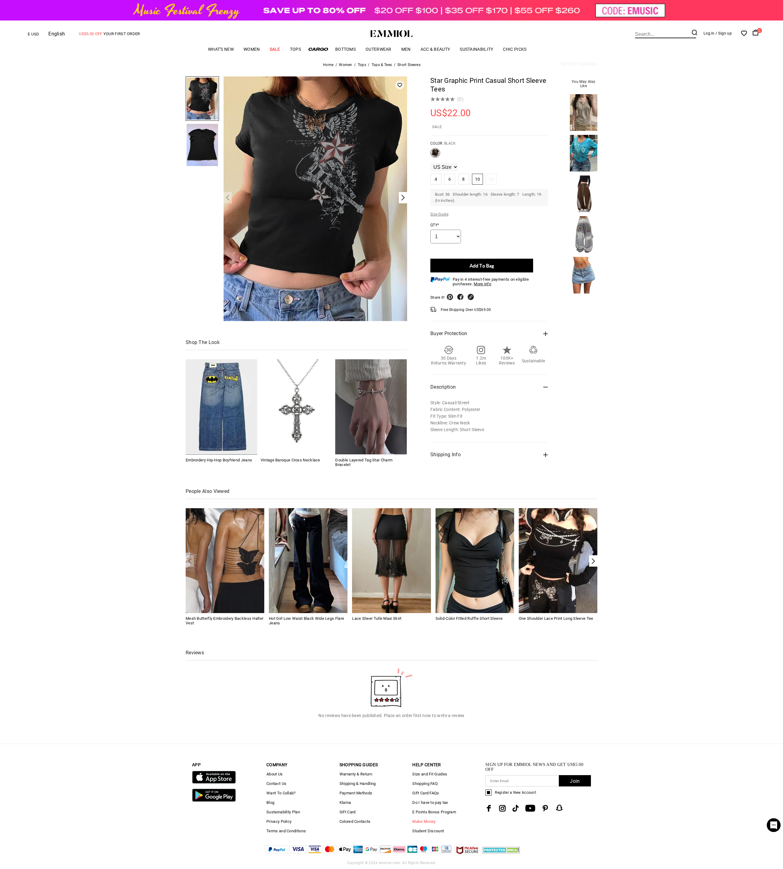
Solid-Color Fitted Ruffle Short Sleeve (469, 618)
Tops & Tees (382, 65)
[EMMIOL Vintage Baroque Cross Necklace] (296, 407)
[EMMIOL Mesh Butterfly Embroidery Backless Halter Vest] (225, 560)
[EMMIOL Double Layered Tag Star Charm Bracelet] (371, 407)
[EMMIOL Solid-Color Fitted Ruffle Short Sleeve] (475, 560)
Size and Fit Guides (429, 774)
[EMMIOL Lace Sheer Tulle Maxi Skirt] (391, 560)
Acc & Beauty (435, 49)
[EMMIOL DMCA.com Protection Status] (501, 854)
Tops (295, 49)
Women (251, 49)
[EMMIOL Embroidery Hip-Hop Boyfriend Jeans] (221, 407)
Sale (275, 49)
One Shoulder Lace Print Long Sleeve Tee (556, 618)
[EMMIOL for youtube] (530, 808)
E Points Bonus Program (434, 812)
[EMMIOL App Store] (214, 782)
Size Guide (439, 214)
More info (482, 284)
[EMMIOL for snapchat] (559, 807)
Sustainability (476, 49)
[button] (593, 561)
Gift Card (348, 812)
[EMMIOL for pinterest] (545, 808)
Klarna (345, 802)
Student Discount (428, 831)
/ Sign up (723, 33)
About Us (274, 774)
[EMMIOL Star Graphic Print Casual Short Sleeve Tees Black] (435, 155)
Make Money (424, 821)
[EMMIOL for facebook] (488, 808)
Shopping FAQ (425, 783)
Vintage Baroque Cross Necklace (290, 459)
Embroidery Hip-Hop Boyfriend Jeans (219, 459)
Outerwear (379, 49)
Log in (708, 33)
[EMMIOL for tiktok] (515, 808)
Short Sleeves (409, 65)
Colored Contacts (355, 821)
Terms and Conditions (286, 831)
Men (406, 49)
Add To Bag (481, 265)
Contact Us (276, 783)
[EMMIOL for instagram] (502, 808)
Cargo (318, 49)
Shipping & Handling (358, 783)
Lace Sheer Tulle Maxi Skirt (376, 618)
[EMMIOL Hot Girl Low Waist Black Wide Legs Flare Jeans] (308, 560)
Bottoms (345, 49)
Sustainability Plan (283, 812)
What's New (221, 49)
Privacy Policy (278, 821)
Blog (270, 802)
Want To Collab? (281, 793)
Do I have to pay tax (430, 802)
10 (477, 179)
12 (491, 179)
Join (575, 781)
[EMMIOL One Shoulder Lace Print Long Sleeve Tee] (558, 560)
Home (328, 65)
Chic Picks (514, 49)
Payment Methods (356, 793)
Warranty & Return (356, 774)
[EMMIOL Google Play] (214, 800)
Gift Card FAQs (425, 793)
